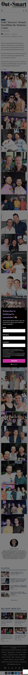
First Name (6, 334)
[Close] (26, 309)
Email (4, 327)
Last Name (6, 342)
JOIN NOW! (14, 361)
